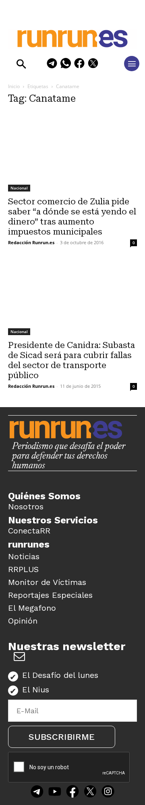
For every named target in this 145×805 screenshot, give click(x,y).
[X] (93, 64)
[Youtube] (55, 792)
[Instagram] (108, 792)
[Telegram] (52, 64)
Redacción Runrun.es (31, 242)
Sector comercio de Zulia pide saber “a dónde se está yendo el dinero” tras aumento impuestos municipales (72, 217)
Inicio (14, 86)
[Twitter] (90, 792)
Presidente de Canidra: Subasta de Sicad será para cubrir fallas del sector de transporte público (71, 360)
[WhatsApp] (65, 64)
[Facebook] (79, 64)
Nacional (19, 188)
